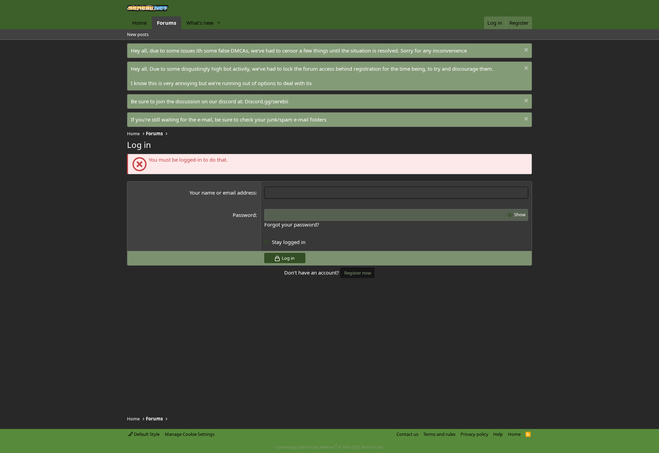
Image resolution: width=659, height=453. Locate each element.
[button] (219, 22)
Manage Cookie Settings (190, 434)
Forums (166, 22)
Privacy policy (474, 434)
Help (498, 434)
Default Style (146, 434)
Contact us (407, 434)
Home (139, 22)
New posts (138, 34)
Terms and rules (439, 434)
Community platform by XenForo (329, 447)
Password (244, 214)
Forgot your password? (291, 224)
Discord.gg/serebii (266, 101)
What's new (199, 22)
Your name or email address (222, 192)
